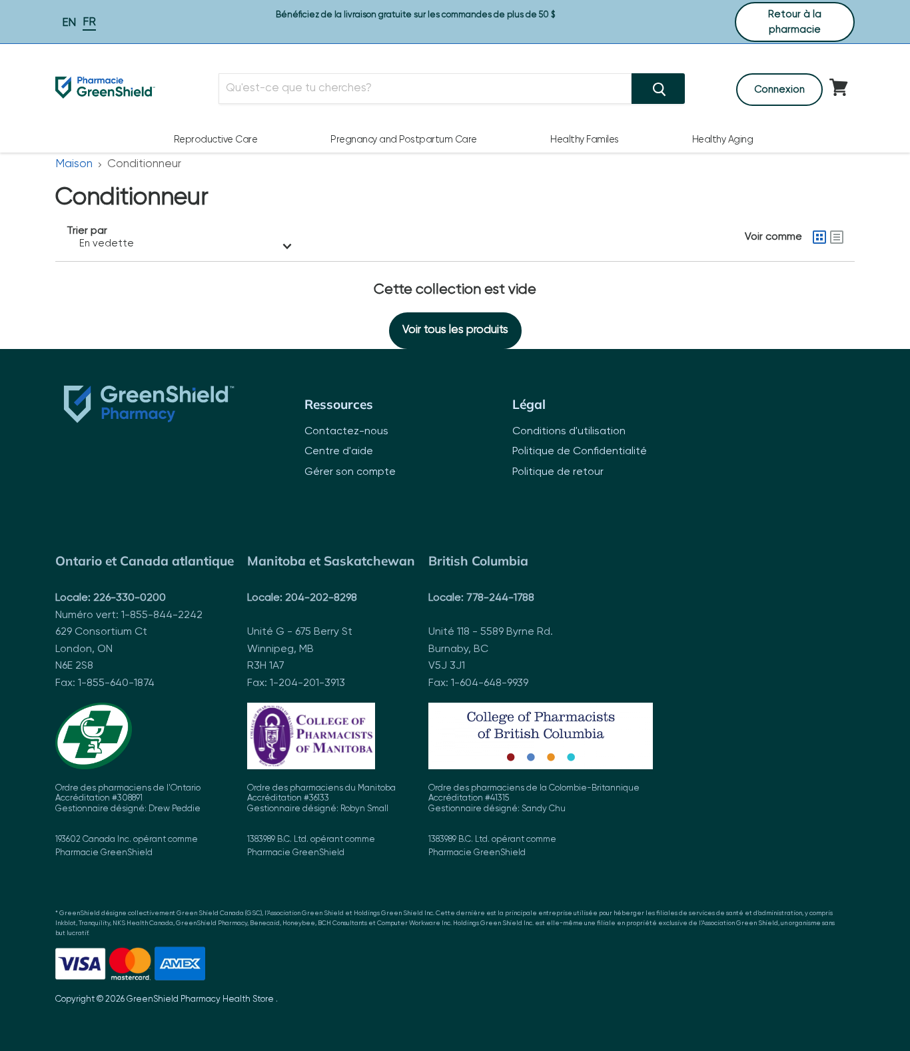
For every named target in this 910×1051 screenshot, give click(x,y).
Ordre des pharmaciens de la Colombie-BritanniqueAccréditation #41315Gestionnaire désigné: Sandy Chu (534, 821)
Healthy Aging (722, 140)
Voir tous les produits (455, 330)
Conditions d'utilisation (569, 431)
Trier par (87, 231)
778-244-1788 (500, 598)
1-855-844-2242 (162, 615)
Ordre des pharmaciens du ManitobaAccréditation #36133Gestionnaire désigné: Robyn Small (321, 821)
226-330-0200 (129, 598)
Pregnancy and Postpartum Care (403, 140)
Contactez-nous (346, 431)
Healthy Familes (584, 140)
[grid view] (819, 237)
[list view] (836, 237)
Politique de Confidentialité (579, 451)
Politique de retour (558, 472)
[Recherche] (658, 88)
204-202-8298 (321, 598)
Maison (74, 164)
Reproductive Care (216, 140)
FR (89, 22)
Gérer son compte (350, 472)
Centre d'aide (338, 451)
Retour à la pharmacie (794, 22)
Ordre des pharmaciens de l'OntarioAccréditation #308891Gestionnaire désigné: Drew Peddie (128, 821)
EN (69, 23)
